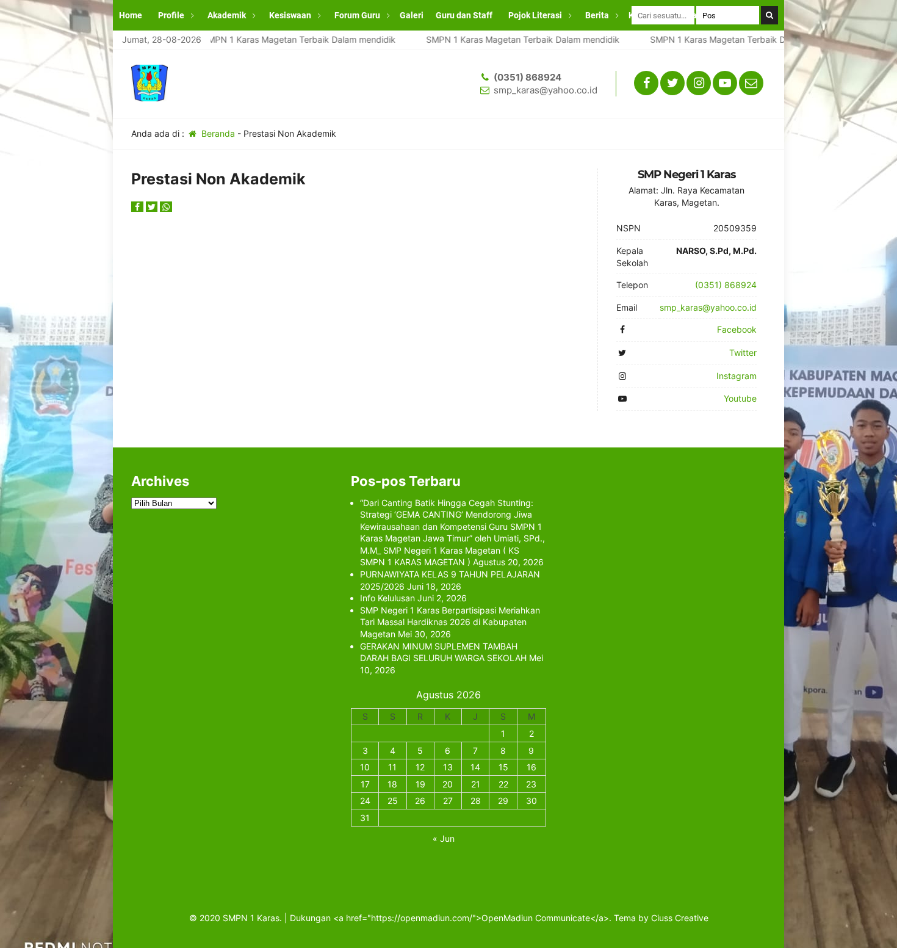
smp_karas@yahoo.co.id (545, 90)
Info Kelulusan (387, 598)
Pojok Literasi (535, 15)
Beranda (217, 133)
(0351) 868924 (527, 77)
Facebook (737, 329)
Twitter (743, 352)
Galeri (411, 15)
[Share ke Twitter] (153, 206)
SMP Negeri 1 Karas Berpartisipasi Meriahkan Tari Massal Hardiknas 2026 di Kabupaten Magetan (450, 622)
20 (447, 784)
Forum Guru (357, 15)
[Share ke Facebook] (138, 206)
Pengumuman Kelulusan (166, 46)
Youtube (740, 398)
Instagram (736, 376)
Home (130, 15)
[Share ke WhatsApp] (166, 206)
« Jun (444, 838)
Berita (597, 15)
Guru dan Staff (464, 15)
